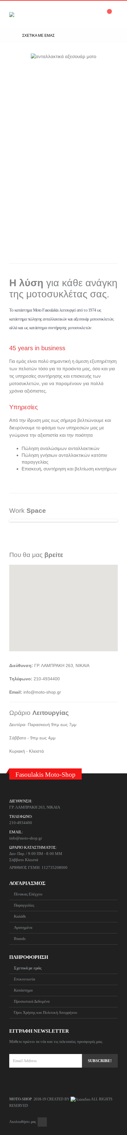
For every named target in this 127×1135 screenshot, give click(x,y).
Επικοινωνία (24, 979)
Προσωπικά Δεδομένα (32, 1001)
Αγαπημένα (23, 927)
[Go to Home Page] (11, 35)
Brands (20, 938)
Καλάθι (20, 916)
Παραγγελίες (24, 905)
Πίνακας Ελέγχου (28, 894)
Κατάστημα (23, 990)
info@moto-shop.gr (25, 838)
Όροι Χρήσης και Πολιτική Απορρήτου (45, 1012)
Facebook (42, 1122)
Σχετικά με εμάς (27, 968)
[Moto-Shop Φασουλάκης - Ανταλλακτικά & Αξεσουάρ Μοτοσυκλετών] (32, 14)
